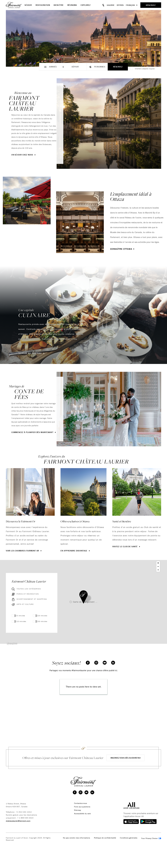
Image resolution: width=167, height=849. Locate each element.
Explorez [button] (85, 5)
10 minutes (21, 621)
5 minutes (21, 616)
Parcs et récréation (28, 594)
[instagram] (96, 663)
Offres (120, 5)
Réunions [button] (72, 5)
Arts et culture (25, 604)
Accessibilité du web (82, 813)
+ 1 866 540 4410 (25, 818)
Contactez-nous (80, 803)
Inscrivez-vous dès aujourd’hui (125, 758)
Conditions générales (128, 838)
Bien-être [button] (58, 5)
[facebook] (88, 663)
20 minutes (42, 616)
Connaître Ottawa (121, 248)
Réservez (118, 66)
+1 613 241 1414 (24, 812)
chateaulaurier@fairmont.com (18, 821)
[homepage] (15, 5)
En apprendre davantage (74, 550)
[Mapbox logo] (12, 643)
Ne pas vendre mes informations (76, 838)
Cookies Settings (151, 838)
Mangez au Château (30, 353)
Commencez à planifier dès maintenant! (32, 432)
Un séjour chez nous (22, 154)
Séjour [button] (28, 5)
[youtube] (105, 663)
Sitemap (77, 810)
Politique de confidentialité (105, 838)
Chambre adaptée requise (145, 69)
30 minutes (42, 621)
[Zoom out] (158, 566)
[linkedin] (113, 663)
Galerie (110, 5)
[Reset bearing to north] (158, 570)
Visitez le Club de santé (125, 546)
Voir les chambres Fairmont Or (23, 550)
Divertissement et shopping (32, 599)
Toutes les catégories (29, 589)
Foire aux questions (82, 807)
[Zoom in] (158, 563)
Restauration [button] (43, 5)
